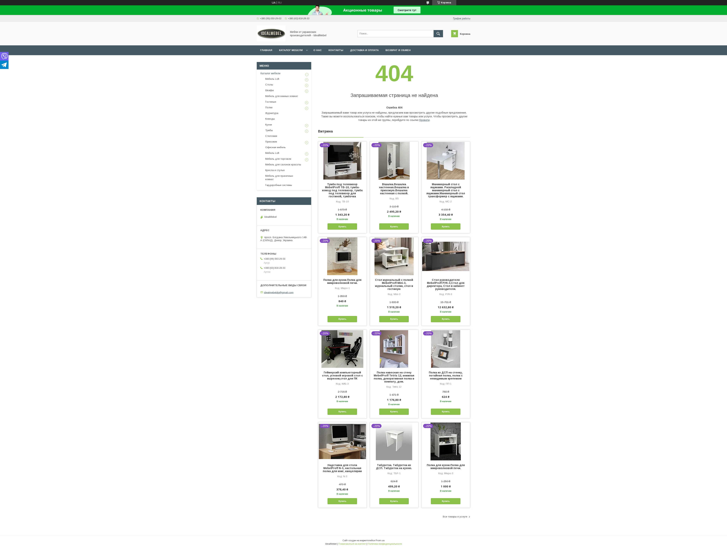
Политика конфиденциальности (385, 544)
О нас (317, 50)
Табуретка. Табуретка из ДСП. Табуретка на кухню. (394, 467)
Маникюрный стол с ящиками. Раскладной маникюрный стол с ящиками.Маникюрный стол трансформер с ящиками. (445, 190)
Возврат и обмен (398, 50)
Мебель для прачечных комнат (279, 177)
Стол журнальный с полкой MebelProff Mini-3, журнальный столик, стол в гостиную (394, 284)
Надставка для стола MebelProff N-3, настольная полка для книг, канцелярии (342, 468)
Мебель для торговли (278, 158)
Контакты (335, 50)
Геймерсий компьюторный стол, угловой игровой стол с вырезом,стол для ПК (342, 375)
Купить (342, 226)
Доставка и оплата (364, 50)
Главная (266, 50)
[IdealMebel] (271, 40)
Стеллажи (271, 136)
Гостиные (270, 101)
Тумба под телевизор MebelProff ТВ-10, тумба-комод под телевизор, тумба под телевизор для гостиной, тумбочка (342, 190)
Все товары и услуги (455, 516)
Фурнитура (271, 113)
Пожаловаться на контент (352, 544)
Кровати (424, 120)
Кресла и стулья (275, 170)
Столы (269, 84)
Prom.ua (380, 540)
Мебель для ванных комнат (281, 96)
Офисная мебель (275, 147)
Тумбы (269, 130)
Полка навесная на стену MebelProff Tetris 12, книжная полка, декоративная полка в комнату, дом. (394, 377)
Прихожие (271, 141)
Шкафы (269, 90)
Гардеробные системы (278, 185)
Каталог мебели (291, 50)
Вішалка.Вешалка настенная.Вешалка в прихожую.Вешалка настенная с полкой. (394, 189)
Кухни (268, 124)
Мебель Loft (272, 78)
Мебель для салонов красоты (283, 164)
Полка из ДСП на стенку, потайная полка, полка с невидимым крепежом (446, 375)
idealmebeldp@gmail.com (278, 292)
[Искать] (438, 33)
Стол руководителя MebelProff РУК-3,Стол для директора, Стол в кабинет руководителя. (446, 284)
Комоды (270, 118)
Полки (268, 107)
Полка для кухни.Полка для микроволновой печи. (342, 281)
